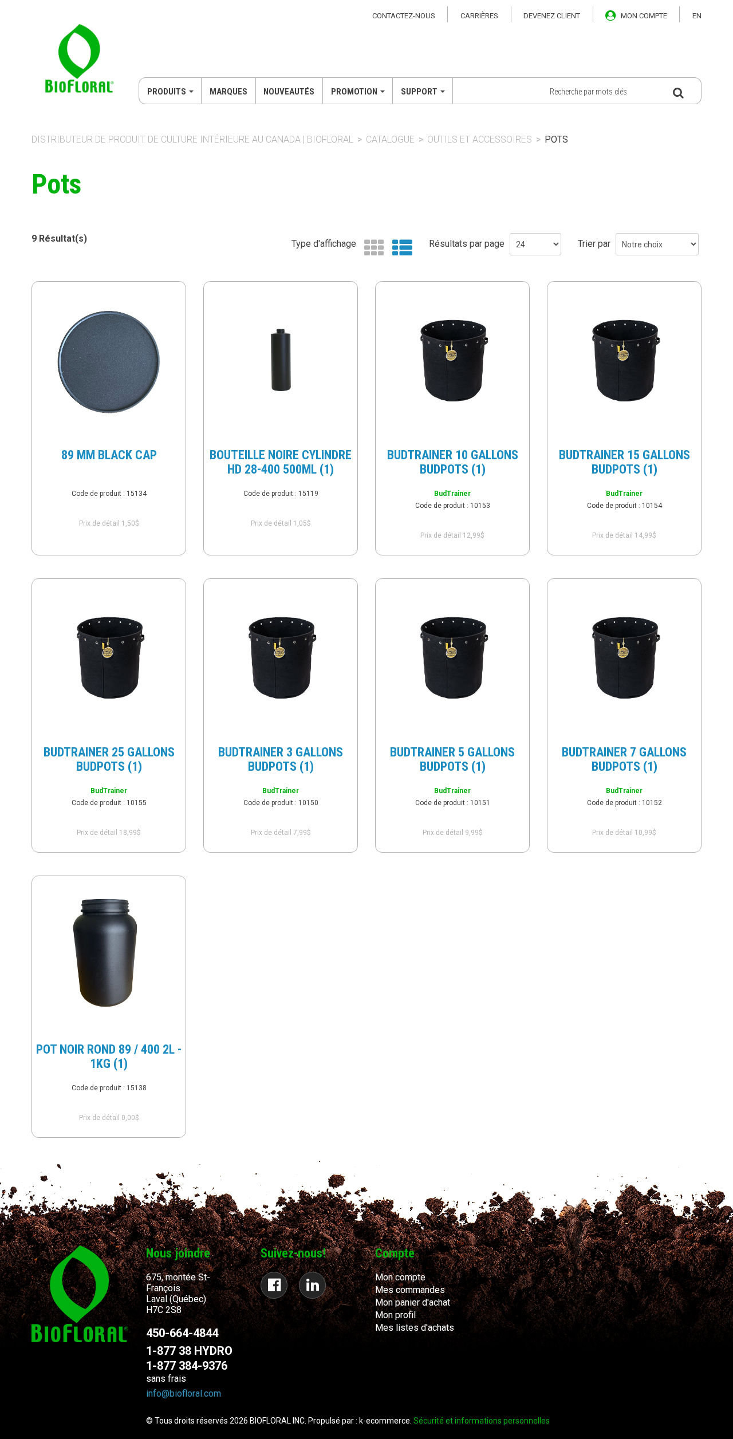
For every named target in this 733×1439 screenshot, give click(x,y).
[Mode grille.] (371, 248)
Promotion (354, 91)
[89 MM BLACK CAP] (109, 360)
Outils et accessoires (479, 139)
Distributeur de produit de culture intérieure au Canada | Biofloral (192, 139)
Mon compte (400, 1277)
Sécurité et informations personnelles (481, 1420)
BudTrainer (452, 494)
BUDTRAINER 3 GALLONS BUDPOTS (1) (280, 759)
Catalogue (390, 139)
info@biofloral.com (183, 1393)
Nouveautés (288, 91)
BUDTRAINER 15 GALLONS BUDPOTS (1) (624, 462)
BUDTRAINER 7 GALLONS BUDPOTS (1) (624, 759)
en (697, 15)
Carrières (479, 15)
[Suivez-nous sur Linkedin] (312, 1285)
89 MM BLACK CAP (109, 455)
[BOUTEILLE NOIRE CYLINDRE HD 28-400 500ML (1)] (280, 360)
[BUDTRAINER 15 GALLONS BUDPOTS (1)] (624, 360)
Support (419, 91)
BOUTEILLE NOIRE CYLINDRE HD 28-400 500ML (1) (281, 462)
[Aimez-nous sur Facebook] (274, 1285)
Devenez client (551, 15)
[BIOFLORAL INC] (79, 60)
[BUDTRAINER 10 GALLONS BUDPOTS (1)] (452, 360)
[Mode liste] (399, 248)
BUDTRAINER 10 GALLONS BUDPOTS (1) (452, 462)
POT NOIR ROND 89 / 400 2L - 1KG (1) (109, 1056)
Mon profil (395, 1315)
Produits (166, 91)
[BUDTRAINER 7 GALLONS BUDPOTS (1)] (624, 657)
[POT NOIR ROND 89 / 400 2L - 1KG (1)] (109, 954)
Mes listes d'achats (414, 1327)
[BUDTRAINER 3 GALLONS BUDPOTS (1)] (280, 657)
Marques (228, 91)
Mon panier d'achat (412, 1302)
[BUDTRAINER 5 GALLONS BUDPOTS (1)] (452, 657)
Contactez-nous (403, 15)
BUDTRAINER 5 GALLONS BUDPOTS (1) (452, 759)
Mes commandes (410, 1289)
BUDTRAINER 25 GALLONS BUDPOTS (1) (109, 759)
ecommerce (388, 1420)
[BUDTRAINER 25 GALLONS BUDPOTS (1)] (109, 657)
